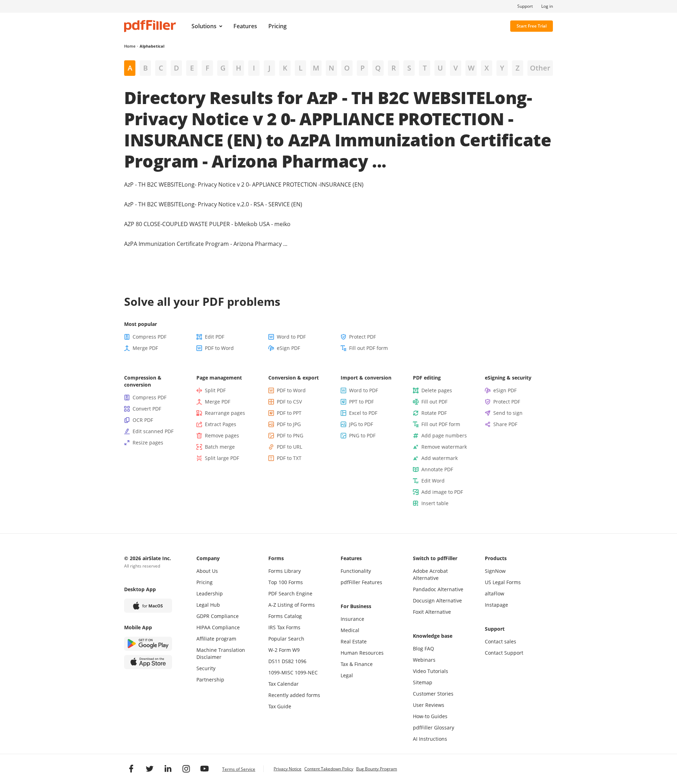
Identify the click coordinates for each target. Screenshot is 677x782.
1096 (300, 661)
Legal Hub (208, 604)
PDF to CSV (289, 401)
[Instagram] (186, 768)
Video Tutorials (430, 671)
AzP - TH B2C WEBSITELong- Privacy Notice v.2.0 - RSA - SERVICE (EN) (213, 204)
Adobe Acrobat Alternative (430, 574)
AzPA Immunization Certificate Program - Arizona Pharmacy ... (205, 244)
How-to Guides (430, 716)
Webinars (424, 659)
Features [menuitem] (245, 26)
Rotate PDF (434, 413)
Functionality (356, 571)
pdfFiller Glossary (433, 727)
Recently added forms (294, 695)
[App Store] (148, 662)
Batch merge (220, 446)
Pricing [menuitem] (277, 26)
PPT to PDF (361, 401)
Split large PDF (222, 458)
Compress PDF (149, 336)
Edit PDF (214, 336)
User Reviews (428, 705)
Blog (418, 648)
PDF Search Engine (290, 593)
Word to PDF (291, 336)
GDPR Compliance (217, 616)
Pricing (204, 582)
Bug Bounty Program (376, 769)
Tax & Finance (357, 664)
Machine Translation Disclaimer (220, 653)
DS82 (288, 661)
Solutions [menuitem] (203, 26)
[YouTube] (204, 768)
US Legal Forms (503, 582)
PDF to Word (219, 348)
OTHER (540, 68)
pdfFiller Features (361, 582)
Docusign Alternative (437, 600)
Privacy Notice (287, 769)
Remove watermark (444, 446)
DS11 (274, 661)
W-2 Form (279, 650)
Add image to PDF (442, 492)
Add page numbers (444, 435)
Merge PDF (145, 348)
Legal (347, 675)
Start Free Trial (532, 26)
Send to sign (508, 413)
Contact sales (500, 641)
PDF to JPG (289, 424)
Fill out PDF (434, 401)
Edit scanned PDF (153, 431)
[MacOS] (148, 606)
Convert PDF (147, 408)
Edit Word (433, 480)
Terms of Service (238, 769)
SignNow (495, 571)
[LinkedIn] (168, 768)
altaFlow (494, 593)
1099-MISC (280, 672)
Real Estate (354, 641)
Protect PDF (362, 336)
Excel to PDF (363, 413)
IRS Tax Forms (284, 627)
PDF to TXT (289, 458)
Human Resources (362, 652)
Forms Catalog (285, 616)
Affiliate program (216, 638)
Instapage (496, 604)
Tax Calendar (283, 683)
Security (205, 668)
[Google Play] (148, 644)
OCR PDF (143, 420)
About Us (207, 571)
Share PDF (505, 424)
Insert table (435, 503)
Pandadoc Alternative (438, 589)
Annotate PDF (437, 469)
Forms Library (284, 571)
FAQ (429, 648)
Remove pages (222, 435)
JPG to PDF (361, 424)
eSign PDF (288, 348)
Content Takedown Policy (328, 769)
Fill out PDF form (368, 348)
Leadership (209, 593)
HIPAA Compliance (218, 627)
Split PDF (215, 390)
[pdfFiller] (150, 26)
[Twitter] (149, 768)
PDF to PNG (290, 435)
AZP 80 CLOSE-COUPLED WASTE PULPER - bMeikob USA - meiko (207, 224)
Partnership (210, 679)
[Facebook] (131, 768)
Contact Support (504, 652)
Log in (547, 6)
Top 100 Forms (285, 582)
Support (525, 6)
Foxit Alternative (432, 611)
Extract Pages (220, 424)
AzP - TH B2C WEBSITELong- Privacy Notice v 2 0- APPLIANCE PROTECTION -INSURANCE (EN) (244, 184)
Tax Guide (279, 706)
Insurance (352, 619)
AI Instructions (430, 738)
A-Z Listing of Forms (291, 604)
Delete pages (436, 390)
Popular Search (286, 638)
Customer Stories (433, 693)
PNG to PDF (362, 435)
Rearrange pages (225, 413)
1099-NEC (306, 672)
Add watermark (439, 458)
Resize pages (148, 442)
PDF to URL (289, 446)
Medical (350, 630)
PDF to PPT (289, 413)
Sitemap (422, 682)
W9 (296, 650)
